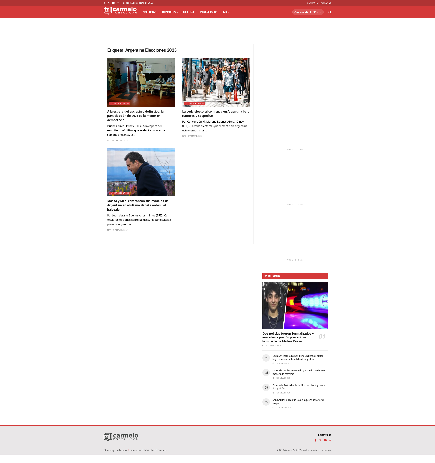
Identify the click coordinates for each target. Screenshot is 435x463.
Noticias (149, 12)
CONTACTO (313, 2)
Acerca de (135, 450)
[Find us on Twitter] (108, 3)
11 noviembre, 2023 (118, 230)
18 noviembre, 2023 (193, 136)
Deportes (169, 12)
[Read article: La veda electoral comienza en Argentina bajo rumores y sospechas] (216, 82)
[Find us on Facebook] (104, 3)
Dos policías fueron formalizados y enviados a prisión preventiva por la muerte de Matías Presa (288, 337)
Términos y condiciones (115, 450)
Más (226, 12)
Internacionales (119, 104)
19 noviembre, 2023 (118, 140)
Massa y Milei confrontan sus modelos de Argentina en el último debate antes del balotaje (138, 205)
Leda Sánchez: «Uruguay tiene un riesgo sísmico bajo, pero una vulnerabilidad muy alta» (298, 357)
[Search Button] (329, 12)
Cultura (187, 12)
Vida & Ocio (208, 12)
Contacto (162, 450)
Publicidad (149, 450)
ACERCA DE (326, 2)
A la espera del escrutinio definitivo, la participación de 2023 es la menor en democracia (135, 115)
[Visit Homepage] (120, 12)
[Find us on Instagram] (118, 3)
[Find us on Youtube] (113, 3)
